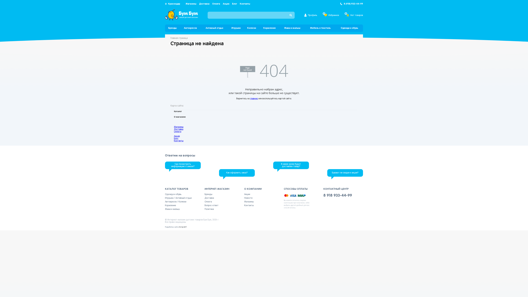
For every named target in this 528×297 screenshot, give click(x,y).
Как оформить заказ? (237, 173)
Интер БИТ (183, 227)
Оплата (216, 4)
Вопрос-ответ (211, 206)
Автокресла (190, 28)
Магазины (191, 4)
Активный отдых (214, 28)
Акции (226, 4)
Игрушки (236, 28)
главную (254, 99)
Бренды (172, 28)
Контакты (245, 4)
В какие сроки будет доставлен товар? (291, 165)
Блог (234, 4)
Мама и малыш (292, 28)
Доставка (204, 4)
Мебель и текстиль (320, 28)
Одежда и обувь (349, 28)
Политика (209, 209)
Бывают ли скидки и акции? (345, 173)
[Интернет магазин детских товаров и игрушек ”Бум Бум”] (181, 20)
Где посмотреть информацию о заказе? (183, 165)
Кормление (269, 28)
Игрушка (169, 198)
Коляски (251, 28)
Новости (248, 198)
